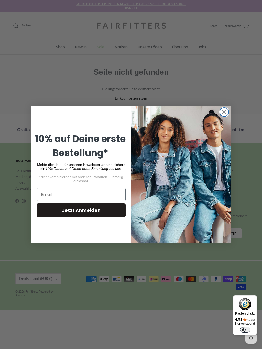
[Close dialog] (224, 112)
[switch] (245, 330)
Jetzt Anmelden (81, 210)
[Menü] (254, 298)
